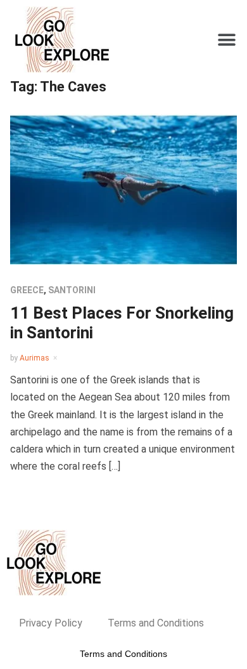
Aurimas (34, 358)
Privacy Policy (50, 623)
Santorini (72, 290)
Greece (27, 290)
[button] (226, 39)
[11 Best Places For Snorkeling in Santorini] (124, 188)
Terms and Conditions (156, 623)
